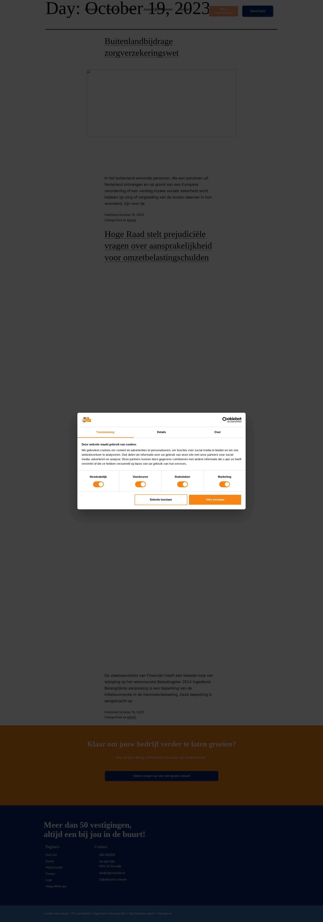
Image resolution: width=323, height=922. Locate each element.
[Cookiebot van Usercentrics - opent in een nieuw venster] (225, 420)
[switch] (140, 484)
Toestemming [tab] (105, 432)
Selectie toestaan (161, 499)
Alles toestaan (215, 499)
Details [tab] (161, 432)
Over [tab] (217, 432)
